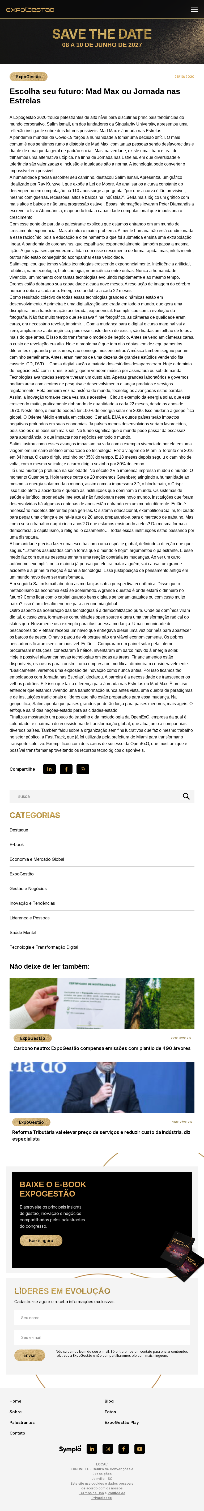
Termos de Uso (91, 1493)
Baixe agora (41, 1240)
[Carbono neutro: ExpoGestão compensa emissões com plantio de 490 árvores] (102, 1016)
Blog (109, 1401)
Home (16, 1401)
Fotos (110, 1411)
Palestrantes (22, 1422)
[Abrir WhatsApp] (191, 1497)
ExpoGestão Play (122, 1422)
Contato (17, 1433)
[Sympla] (70, 1449)
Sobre (16, 1411)
